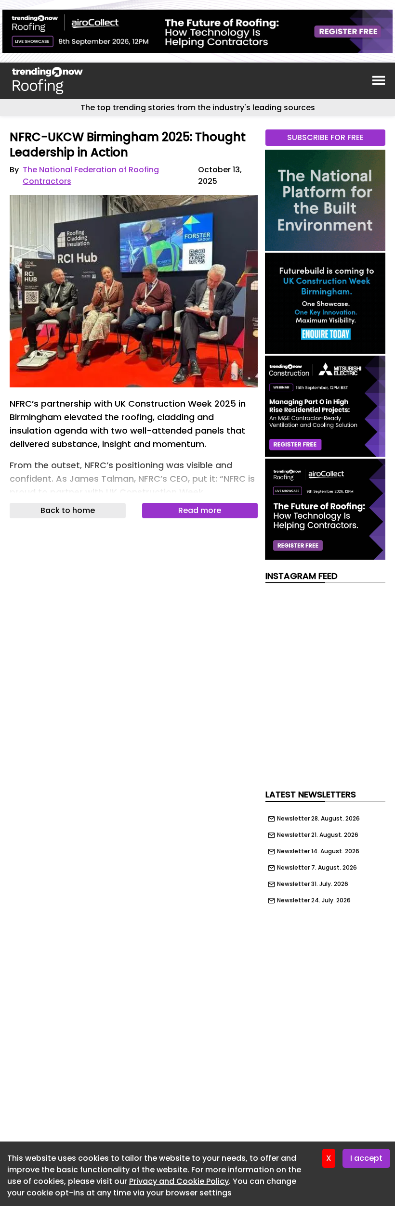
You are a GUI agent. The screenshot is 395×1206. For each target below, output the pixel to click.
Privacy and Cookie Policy (179, 1181)
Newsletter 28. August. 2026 (318, 818)
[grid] (325, 857)
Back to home (67, 510)
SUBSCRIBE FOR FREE (325, 137)
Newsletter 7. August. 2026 (317, 868)
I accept (366, 1158)
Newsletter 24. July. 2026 (314, 900)
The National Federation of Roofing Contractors (91, 175)
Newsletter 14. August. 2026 (318, 851)
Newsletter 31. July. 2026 (312, 884)
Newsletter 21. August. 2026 (317, 835)
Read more (199, 510)
